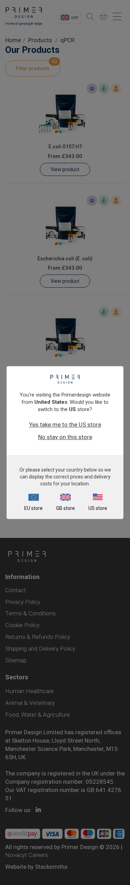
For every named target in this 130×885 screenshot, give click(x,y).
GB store (65, 508)
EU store (33, 508)
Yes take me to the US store (65, 424)
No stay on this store (65, 437)
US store (97, 508)
